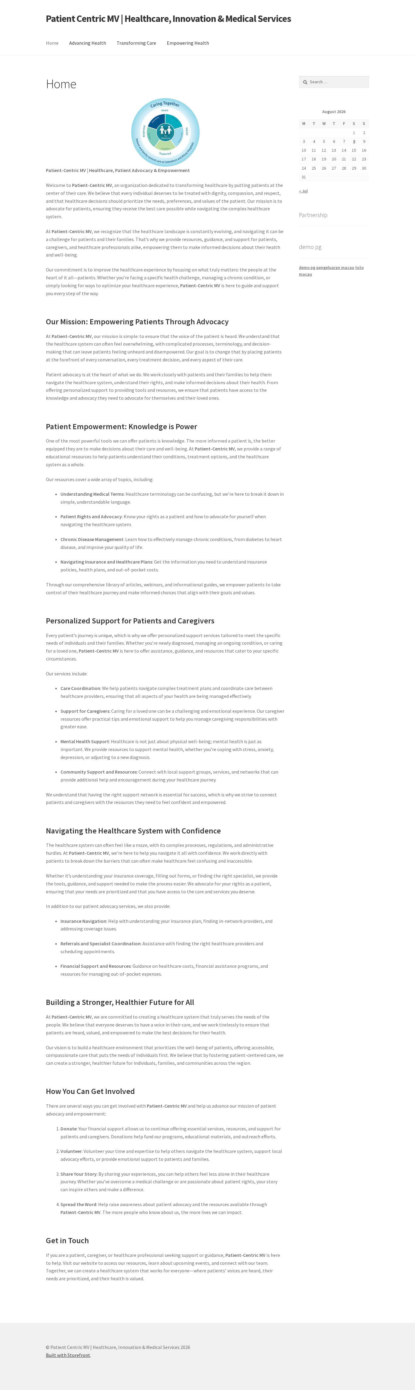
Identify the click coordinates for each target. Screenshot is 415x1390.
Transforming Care (136, 43)
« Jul (303, 191)
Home (52, 43)
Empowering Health (188, 43)
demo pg (307, 267)
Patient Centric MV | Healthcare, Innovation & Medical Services (168, 18)
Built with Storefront (68, 1355)
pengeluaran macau (335, 267)
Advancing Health (87, 43)
